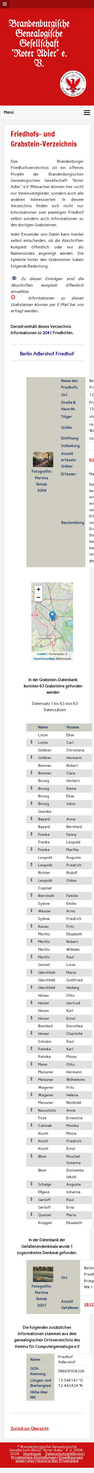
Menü (9, 112)
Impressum (32, 1454)
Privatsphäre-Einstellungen (34, 1457)
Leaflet (42, 654)
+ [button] (38, 589)
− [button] (38, 597)
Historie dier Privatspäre (58, 1461)
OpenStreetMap (44, 658)
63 (91, 460)
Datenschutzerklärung (64, 1454)
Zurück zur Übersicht (30, 1428)
